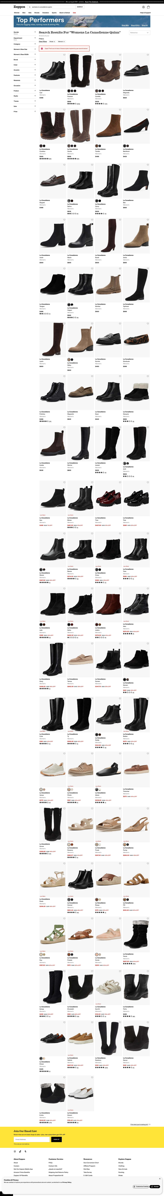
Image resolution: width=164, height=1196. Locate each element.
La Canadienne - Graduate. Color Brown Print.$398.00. (136, 346)
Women (60, 41)
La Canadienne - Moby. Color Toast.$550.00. (80, 346)
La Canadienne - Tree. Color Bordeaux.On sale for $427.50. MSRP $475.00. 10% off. (108, 504)
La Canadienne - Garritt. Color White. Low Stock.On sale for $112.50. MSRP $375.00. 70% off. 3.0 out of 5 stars (108, 993)
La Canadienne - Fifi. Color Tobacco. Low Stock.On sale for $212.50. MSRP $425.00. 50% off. (136, 888)
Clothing (121, 1166)
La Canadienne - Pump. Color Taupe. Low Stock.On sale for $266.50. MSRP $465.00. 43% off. (136, 833)
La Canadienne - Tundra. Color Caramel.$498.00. (108, 134)
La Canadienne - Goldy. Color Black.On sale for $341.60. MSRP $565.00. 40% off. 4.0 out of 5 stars (108, 723)
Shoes (51, 41)
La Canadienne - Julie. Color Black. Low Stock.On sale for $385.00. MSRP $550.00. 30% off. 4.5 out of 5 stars (52, 613)
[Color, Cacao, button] (127, 679)
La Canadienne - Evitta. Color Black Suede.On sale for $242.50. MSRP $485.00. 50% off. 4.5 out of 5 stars (52, 1099)
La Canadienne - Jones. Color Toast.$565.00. (136, 241)
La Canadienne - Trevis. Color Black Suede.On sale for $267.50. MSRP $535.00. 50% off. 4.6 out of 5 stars (136, 941)
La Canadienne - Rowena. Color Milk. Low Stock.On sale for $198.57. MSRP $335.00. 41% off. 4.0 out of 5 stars (80, 833)
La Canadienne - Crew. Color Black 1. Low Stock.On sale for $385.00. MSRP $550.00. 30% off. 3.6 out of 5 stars (108, 558)
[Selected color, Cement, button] (41, 789)
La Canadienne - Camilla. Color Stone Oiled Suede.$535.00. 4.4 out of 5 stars (108, 79)
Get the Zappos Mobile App (23, 1169)
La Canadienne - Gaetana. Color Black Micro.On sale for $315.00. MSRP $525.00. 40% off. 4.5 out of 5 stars (108, 1046)
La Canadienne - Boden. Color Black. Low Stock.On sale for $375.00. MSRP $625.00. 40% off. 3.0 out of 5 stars (136, 723)
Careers (16, 1166)
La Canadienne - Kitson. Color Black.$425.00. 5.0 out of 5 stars (52, 1046)
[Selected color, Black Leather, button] (96, 200)
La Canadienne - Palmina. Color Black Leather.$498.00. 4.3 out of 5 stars (52, 398)
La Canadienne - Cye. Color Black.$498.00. (52, 79)
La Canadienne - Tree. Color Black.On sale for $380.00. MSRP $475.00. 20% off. (136, 504)
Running (121, 1172)
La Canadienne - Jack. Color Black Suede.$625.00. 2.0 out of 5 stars (136, 451)
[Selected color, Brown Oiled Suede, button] (41, 145)
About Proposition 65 (56, 1175)
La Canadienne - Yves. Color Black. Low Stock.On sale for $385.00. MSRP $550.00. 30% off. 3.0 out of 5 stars (136, 558)
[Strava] (25, 1151)
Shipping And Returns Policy (58, 1172)
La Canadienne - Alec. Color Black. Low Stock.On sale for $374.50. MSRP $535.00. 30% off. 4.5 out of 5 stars (136, 613)
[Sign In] (143, 7)
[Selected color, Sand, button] (96, 954)
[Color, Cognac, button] (71, 844)
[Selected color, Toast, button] (68, 359)
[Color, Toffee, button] (99, 624)
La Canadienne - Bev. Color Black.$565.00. (136, 189)
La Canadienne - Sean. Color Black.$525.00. (108, 398)
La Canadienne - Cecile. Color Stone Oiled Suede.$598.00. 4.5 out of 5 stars (80, 134)
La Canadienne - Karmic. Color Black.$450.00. (108, 346)
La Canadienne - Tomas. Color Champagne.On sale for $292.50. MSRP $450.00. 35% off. (80, 668)
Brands (120, 1163)
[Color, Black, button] (99, 145)
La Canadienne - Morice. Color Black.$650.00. (80, 451)
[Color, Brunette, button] (127, 145)
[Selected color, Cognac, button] (96, 899)
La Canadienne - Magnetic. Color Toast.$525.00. (80, 398)
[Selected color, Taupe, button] (68, 789)
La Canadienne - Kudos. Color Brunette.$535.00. (52, 451)
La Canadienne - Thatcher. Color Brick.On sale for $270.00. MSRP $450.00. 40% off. (136, 778)
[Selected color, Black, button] (124, 145)
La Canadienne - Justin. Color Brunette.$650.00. (52, 346)
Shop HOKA (135, 25)
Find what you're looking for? (139, 1124)
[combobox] (51, 7)
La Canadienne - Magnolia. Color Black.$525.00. (136, 79)
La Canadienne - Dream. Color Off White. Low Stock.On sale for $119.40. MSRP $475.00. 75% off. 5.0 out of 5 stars (80, 1099)
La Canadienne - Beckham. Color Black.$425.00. (136, 134)
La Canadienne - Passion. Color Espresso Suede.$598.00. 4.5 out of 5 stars (80, 79)
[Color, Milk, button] (71, 789)
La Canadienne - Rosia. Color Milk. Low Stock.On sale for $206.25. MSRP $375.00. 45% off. (52, 888)
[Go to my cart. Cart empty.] (148, 7)
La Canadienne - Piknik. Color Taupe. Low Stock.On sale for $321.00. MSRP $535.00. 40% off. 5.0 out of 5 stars (80, 778)
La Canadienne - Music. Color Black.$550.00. (80, 241)
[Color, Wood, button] (71, 624)
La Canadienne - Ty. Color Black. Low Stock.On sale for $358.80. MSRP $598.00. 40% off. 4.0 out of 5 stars (80, 723)
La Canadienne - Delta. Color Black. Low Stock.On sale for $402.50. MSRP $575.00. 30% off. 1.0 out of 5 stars (80, 613)
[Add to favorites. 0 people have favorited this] (64, 54)
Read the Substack (91, 2)
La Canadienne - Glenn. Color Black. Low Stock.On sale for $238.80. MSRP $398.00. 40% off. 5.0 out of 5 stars (108, 778)
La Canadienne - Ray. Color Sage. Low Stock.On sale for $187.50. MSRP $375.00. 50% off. (52, 941)
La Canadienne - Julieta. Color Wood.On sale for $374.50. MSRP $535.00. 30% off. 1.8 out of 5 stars (108, 613)
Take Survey (88, 1172)
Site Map (87, 1169)
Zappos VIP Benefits (21, 1175)
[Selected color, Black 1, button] (96, 569)
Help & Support (145, 13)
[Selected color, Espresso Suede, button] (68, 90)
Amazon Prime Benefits (22, 1172)
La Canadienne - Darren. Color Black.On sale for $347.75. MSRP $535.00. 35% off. (108, 668)
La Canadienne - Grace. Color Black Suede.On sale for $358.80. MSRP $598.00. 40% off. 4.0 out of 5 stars (52, 833)
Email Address (21, 1139)
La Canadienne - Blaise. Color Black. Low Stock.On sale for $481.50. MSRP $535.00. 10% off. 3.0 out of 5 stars (80, 504)
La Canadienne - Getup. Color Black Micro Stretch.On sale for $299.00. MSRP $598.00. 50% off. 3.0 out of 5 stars (52, 993)
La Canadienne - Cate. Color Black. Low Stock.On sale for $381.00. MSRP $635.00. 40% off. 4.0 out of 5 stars (52, 723)
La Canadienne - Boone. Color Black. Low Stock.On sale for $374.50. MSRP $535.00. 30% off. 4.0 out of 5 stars (80, 558)
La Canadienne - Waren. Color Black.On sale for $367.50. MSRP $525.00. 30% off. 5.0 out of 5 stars (52, 558)
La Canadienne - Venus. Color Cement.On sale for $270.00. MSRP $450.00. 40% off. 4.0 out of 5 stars (52, 778)
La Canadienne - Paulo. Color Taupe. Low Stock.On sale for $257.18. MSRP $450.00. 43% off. (108, 833)
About (16, 1163)
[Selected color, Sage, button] (41, 954)
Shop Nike (125, 25)
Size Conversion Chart (91, 1163)
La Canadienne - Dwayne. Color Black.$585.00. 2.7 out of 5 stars (136, 398)
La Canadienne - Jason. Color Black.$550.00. (52, 241)
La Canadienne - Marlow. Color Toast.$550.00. (108, 293)
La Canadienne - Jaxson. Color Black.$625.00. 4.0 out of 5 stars (108, 451)
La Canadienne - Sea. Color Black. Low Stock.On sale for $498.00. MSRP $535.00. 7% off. (52, 504)
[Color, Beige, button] (44, 1058)
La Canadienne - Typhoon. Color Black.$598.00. (136, 293)
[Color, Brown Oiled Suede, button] (102, 90)
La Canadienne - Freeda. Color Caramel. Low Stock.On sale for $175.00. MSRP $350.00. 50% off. (80, 941)
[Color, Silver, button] (99, 954)
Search (80, 7)
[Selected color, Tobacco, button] (124, 899)
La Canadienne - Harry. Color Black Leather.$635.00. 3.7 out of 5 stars (108, 189)
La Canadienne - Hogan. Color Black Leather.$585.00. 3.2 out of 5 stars (80, 293)
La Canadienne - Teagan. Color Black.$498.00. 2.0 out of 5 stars (52, 293)
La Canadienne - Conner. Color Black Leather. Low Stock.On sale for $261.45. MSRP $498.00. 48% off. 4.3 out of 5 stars (80, 888)
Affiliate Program (89, 1166)
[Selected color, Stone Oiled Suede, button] (96, 90)
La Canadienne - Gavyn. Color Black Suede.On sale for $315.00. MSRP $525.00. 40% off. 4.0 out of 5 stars (136, 1046)
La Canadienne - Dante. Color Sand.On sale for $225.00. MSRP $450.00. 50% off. (108, 941)
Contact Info (53, 1166)
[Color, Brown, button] (44, 954)
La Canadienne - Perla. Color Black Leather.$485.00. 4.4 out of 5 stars (136, 993)
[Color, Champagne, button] (44, 789)
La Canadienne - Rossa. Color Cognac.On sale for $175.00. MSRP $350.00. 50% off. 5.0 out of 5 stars (108, 888)
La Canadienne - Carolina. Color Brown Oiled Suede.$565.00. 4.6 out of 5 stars (52, 134)
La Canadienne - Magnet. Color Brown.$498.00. (52, 189)
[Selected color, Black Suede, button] (124, 463)
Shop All (145, 25)
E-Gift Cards (88, 1175)
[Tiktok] (20, 1151)
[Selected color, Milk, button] (68, 844)
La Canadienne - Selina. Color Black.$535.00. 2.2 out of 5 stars (80, 189)
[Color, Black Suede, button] (74, 90)
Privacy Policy (66, 1182)
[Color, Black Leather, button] (71, 90)
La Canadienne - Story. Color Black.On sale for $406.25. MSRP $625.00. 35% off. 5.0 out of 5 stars (52, 668)
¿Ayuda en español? (55, 1169)
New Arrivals (122, 1169)
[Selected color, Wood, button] (96, 624)
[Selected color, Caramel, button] (96, 145)
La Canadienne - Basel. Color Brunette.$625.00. (108, 241)
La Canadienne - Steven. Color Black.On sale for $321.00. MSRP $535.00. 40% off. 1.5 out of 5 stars (136, 668)
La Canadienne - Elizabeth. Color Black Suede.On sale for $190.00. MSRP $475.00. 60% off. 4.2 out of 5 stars (80, 993)
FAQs (50, 1163)
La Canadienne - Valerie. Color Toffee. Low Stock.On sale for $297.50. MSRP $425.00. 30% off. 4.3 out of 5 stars (80, 1046)
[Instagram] (15, 1151)
